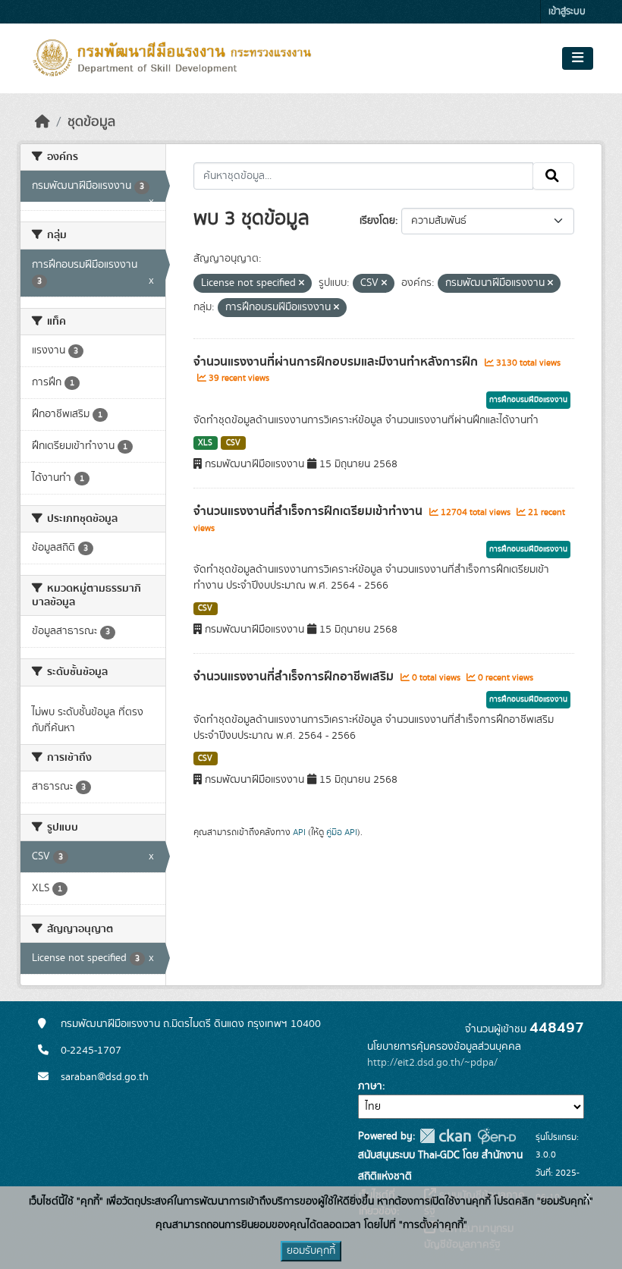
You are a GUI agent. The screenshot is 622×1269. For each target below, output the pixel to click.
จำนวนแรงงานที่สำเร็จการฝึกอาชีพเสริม (295, 676)
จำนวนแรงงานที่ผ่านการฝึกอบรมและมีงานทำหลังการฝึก (337, 362)
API (299, 832)
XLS (205, 443)
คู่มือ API (341, 832)
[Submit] (553, 176)
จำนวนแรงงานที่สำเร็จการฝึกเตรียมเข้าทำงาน (309, 511)
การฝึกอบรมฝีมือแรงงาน (528, 399)
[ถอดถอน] (301, 284)
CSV (233, 443)
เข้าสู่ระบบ (567, 12)
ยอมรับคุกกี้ (311, 1250)
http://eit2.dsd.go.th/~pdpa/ (432, 1062)
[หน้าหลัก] (42, 122)
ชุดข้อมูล (91, 122)
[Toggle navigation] (577, 58)
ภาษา (370, 1086)
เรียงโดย (377, 220)
